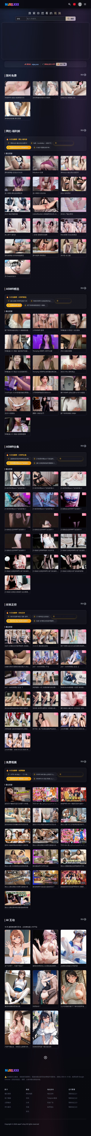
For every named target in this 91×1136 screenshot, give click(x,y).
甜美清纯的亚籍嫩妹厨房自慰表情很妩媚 (19, 824)
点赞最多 (8, 1102)
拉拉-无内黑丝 (66, 193)
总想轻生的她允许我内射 (69, 966)
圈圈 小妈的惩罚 (38, 413)
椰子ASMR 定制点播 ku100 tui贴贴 (73, 392)
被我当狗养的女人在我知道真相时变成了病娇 (48, 966)
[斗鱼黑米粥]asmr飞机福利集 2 (43, 488)
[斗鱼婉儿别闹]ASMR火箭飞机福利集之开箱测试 (21, 571)
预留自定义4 (73, 1107)
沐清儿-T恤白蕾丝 (67, 214)
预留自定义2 (73, 1098)
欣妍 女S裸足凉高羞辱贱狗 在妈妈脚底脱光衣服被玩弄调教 (25, 646)
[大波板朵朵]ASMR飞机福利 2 (15, 529)
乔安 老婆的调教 (66, 351)
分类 (27, 1102)
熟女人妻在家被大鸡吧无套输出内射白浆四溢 (48, 845)
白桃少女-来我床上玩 (68, 97)
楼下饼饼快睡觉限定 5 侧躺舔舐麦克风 (18, 330)
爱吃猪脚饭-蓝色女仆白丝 (13, 172)
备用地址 (50, 1107)
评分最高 (8, 1107)
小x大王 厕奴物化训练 (40, 646)
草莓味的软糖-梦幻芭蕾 (13, 118)
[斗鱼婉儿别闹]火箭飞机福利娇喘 (72, 571)
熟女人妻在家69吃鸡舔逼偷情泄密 (16, 907)
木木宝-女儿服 (66, 255)
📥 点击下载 (61, 64)
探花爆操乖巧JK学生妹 (40, 866)
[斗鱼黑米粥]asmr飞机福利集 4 (15, 509)
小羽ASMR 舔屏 (38, 330)
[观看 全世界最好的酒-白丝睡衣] (45, 88)
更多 (82, 74)
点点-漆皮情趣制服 (11, 214)
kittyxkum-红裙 (38, 172)
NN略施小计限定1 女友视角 (70, 330)
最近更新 (8, 1093)
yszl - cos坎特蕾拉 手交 (41, 666)
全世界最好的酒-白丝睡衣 (41, 97)
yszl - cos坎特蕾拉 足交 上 (70, 666)
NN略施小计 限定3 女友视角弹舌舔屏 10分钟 (20, 372)
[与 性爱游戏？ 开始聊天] (45, 987)
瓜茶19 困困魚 (10, 413)
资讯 (27, 1111)
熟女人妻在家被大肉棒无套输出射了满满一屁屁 (21, 887)
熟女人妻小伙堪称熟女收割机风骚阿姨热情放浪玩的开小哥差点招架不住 (29, 866)
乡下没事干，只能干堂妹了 (14, 966)
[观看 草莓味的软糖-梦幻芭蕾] (17, 109)
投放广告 (50, 1102)
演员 (27, 1098)
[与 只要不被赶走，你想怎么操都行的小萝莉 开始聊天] (17, 1028)
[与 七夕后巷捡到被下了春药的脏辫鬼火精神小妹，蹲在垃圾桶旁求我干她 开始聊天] (73, 987)
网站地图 (29, 1093)
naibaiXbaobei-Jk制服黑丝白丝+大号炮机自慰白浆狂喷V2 (52, 214)
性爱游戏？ (37, 1006)
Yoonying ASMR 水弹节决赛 (42, 351)
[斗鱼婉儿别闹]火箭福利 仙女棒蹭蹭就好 (19, 592)
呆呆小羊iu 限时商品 (68, 372)
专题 (27, 1107)
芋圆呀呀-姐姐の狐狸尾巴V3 (14, 97)
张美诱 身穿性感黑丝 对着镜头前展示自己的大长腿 (50, 708)
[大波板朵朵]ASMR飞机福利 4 (71, 529)
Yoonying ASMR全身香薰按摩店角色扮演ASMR (49, 372)
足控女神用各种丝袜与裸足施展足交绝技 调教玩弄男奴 (24, 708)
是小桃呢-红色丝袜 (39, 193)
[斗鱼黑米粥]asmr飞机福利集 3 (71, 488)
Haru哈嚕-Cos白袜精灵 (69, 235)
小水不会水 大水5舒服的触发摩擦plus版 (18, 392)
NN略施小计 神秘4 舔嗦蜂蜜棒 (15, 434)
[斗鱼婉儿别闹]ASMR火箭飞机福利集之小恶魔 (48, 571)
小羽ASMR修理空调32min (42, 392)
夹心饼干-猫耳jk (10, 235)
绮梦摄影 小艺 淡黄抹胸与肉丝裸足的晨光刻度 (49, 687)
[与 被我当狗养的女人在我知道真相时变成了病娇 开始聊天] (45, 947)
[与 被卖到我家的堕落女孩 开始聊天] (17, 987)
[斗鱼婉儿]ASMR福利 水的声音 (43, 550)
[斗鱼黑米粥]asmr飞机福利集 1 (15, 488)
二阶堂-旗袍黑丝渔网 (40, 235)
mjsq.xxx (35, 64)
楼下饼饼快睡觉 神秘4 (68, 413)
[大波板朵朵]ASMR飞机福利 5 (15, 550)
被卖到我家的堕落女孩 (12, 1006)
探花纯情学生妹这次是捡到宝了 (43, 887)
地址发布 (50, 1093)
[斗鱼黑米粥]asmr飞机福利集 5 (43, 509)
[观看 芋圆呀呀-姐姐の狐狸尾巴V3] (17, 88)
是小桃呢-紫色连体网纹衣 (13, 193)
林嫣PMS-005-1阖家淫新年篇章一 (72, 803)
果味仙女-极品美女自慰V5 (70, 172)
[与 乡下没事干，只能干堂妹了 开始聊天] (17, 947)
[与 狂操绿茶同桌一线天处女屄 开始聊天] (45, 1028)
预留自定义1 (73, 1093)
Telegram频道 (52, 1098)
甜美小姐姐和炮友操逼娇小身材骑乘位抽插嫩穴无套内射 (24, 845)
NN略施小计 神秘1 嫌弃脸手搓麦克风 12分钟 (20, 351)
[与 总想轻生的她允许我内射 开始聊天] (73, 947)
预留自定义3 (73, 1102)
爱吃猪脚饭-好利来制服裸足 (14, 255)
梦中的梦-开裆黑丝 (39, 255)
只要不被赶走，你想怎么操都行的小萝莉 (19, 1046)
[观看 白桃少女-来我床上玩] (73, 88)
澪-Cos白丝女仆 (10, 276)
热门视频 (8, 1098)
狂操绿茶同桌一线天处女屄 (42, 1046)
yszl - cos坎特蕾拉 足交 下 (14, 687)
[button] (4, 41)
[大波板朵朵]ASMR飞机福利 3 (43, 529)
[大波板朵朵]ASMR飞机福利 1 (71, 509)
